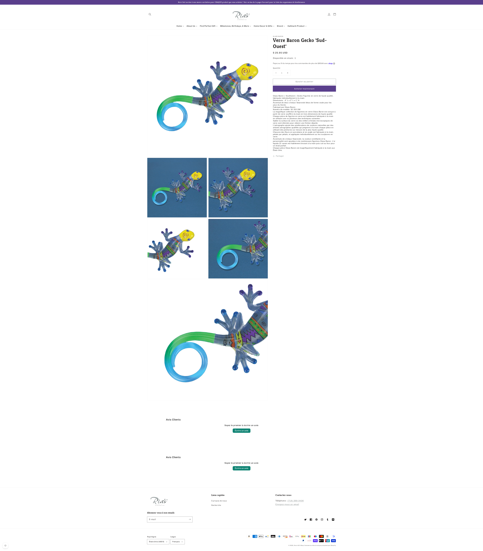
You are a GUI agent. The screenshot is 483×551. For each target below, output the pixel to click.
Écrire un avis (241, 430)
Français (176, 542)
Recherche (216, 505)
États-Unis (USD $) (156, 542)
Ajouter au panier (304, 81)
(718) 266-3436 (296, 501)
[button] (150, 14)
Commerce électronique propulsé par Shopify (320, 545)
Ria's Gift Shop (299, 545)
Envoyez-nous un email (287, 504)
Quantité (276, 68)
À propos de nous (219, 501)
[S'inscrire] (189, 519)
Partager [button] (280, 156)
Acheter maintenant (304, 89)
